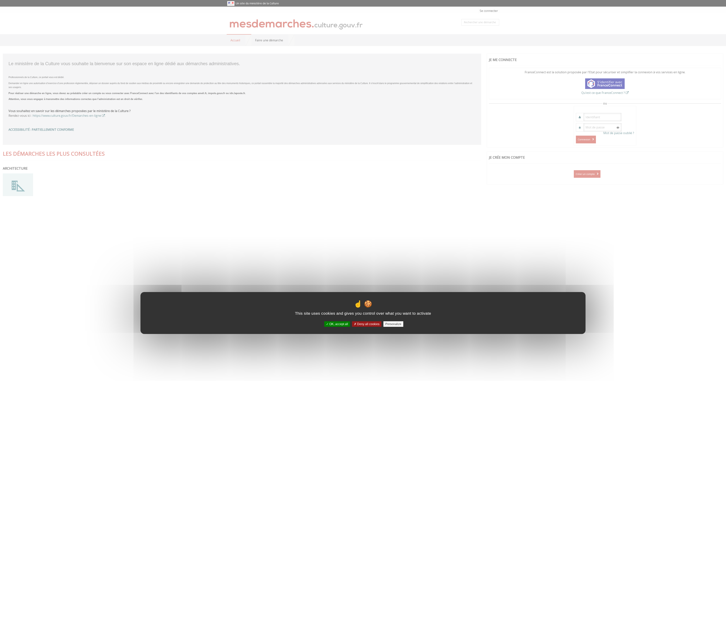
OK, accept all (338, 324)
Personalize (393, 324)
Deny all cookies (367, 324)
